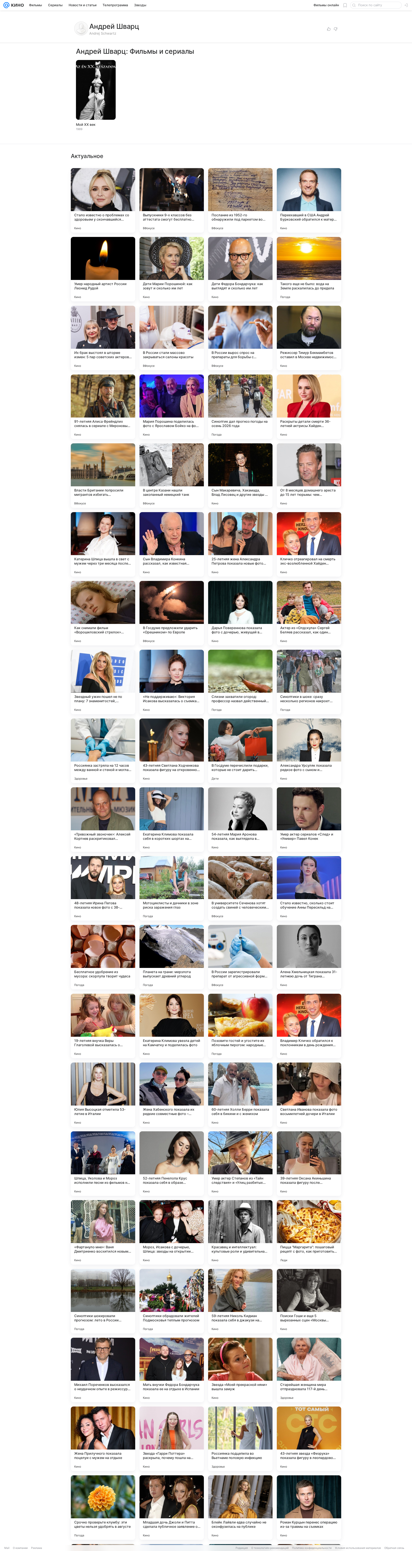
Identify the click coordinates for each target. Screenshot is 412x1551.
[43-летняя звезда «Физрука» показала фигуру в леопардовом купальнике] (309, 1439)
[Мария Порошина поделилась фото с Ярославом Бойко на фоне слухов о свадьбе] (171, 407)
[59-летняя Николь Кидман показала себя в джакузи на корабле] (240, 1301)
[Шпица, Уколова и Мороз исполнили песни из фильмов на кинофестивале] (103, 1163)
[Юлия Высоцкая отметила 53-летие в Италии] (103, 1095)
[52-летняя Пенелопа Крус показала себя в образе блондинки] (171, 1163)
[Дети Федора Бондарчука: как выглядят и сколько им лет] (240, 269)
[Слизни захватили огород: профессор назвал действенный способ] (240, 682)
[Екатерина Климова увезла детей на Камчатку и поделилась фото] (171, 1026)
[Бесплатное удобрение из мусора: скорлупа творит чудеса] (103, 957)
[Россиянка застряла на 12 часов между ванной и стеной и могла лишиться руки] (103, 751)
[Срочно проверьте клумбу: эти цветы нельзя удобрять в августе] (103, 1507)
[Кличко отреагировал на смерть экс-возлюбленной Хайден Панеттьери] (309, 544)
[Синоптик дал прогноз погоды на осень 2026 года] (240, 407)
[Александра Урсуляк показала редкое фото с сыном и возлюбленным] (309, 751)
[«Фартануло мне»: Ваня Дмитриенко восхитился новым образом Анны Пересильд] (103, 1232)
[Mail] (6, 5)
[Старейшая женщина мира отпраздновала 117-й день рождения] (309, 1370)
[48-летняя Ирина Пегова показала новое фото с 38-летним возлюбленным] (103, 888)
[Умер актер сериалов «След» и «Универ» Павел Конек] (309, 819)
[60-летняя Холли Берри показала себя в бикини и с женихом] (240, 1095)
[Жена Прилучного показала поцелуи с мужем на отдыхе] (103, 1439)
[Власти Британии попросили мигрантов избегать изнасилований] (103, 475)
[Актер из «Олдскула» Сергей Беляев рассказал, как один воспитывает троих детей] (309, 613)
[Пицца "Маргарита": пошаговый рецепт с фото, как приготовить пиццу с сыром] (309, 1232)
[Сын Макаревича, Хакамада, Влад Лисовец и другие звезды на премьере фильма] (240, 475)
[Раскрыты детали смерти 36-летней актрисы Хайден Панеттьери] (309, 407)
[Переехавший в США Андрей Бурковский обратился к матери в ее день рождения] (309, 200)
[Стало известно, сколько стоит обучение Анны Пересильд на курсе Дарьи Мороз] (309, 888)
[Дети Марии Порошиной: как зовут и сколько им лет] (171, 269)
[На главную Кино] (16, 5)
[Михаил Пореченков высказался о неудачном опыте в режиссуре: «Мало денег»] (103, 1370)
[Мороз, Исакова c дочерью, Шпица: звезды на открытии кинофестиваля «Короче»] (171, 1232)
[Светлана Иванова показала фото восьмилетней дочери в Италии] (309, 1095)
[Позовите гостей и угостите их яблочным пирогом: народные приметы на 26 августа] (240, 1026)
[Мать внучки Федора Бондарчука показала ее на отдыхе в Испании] (171, 1370)
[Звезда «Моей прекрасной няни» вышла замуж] (240, 1370)
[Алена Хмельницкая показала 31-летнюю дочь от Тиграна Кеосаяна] (309, 957)
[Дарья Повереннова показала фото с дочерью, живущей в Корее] (240, 613)
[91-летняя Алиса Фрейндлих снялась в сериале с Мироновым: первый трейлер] (103, 407)
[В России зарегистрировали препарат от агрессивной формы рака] (240, 957)
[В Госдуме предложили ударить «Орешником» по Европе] (171, 613)
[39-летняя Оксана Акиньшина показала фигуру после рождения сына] (309, 1163)
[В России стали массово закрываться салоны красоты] (171, 338)
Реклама (36, 1547)
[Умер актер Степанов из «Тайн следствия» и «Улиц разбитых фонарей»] (240, 1163)
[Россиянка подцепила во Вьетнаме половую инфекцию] (240, 1439)
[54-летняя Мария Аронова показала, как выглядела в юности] (240, 819)
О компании (20, 1547)
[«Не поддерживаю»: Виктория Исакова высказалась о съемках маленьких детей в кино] (171, 682)
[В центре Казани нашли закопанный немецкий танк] (171, 475)
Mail (6, 1547)
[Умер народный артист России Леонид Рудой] (103, 269)
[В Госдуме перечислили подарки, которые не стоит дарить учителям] (240, 751)
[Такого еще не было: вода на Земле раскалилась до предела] (309, 269)
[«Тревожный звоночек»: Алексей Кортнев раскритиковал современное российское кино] (103, 819)
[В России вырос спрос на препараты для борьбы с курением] (240, 338)
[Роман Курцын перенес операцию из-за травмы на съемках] (309, 1507)
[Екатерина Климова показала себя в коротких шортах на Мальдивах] (171, 819)
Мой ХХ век (85, 124)
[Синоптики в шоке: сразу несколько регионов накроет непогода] (309, 682)
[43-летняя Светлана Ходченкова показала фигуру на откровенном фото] (171, 751)
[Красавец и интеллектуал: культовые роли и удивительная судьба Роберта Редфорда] (240, 1232)
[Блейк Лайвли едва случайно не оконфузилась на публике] (240, 1507)
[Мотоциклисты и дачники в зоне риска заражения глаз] (171, 888)
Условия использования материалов (358, 1547)
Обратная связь (394, 1547)
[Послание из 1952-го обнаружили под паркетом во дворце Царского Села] (240, 200)
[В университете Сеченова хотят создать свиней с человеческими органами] (240, 888)
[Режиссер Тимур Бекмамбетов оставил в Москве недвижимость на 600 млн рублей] (309, 338)
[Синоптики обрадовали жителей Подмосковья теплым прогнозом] (171, 1301)
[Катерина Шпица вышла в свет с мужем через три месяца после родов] (103, 544)
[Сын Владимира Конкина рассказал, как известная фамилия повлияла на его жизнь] (171, 544)
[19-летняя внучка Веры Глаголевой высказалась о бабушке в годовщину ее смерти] (103, 1026)
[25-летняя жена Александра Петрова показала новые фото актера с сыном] (240, 544)
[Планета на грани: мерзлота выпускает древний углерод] (171, 957)
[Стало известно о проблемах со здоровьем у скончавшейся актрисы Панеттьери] (103, 200)
